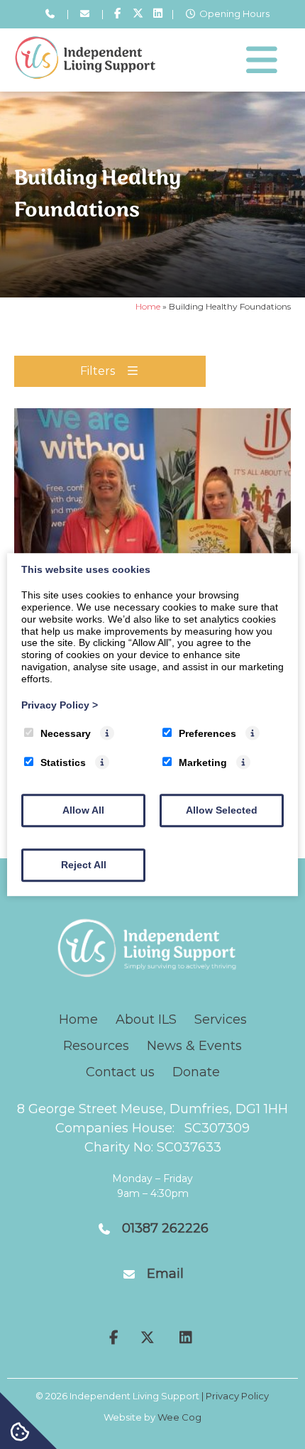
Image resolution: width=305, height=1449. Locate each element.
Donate (196, 1072)
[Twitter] (138, 14)
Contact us (120, 1072)
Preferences (207, 734)
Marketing (203, 762)
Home (147, 306)
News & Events (194, 1046)
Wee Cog (179, 1417)
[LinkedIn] (158, 14)
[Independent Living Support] (85, 75)
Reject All (83, 864)
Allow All (83, 810)
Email (165, 1273)
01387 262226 (165, 1228)
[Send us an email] (85, 14)
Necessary (65, 734)
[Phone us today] (49, 14)
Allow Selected (221, 810)
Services (220, 1019)
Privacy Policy (59, 705)
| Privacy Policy (235, 1395)
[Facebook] (117, 14)
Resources (96, 1046)
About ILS (146, 1019)
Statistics (63, 762)
